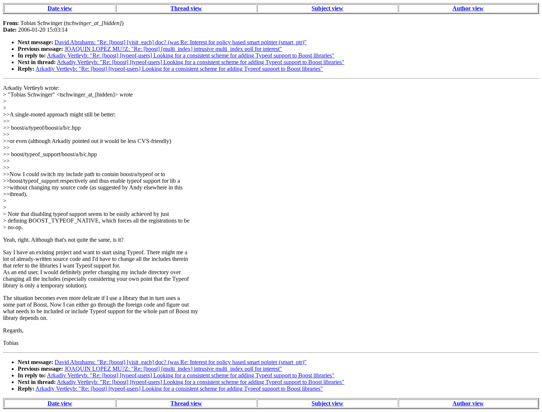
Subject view (327, 8)
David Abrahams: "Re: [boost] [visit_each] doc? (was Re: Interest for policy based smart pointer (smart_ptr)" (181, 42)
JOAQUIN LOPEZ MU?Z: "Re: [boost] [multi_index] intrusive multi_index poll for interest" (173, 49)
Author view (468, 8)
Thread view (186, 8)
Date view (60, 8)
